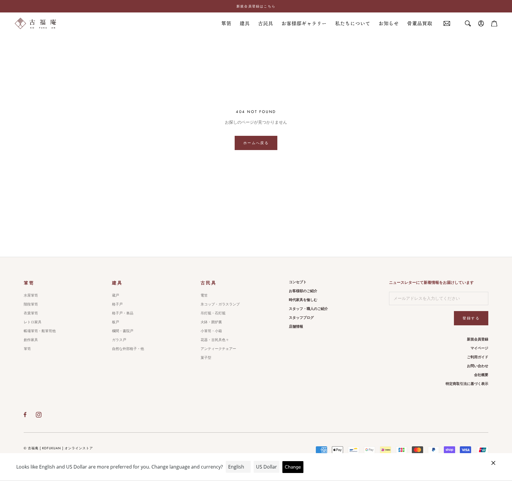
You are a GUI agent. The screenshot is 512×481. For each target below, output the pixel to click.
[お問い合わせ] (447, 23)
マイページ (479, 348)
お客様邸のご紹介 (303, 291)
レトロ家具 (32, 322)
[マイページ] (481, 23)
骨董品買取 (419, 23)
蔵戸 (115, 295)
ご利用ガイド (477, 357)
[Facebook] (25, 415)
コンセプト (298, 282)
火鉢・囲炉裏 (211, 322)
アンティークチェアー (218, 349)
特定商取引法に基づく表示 (467, 384)
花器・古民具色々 (215, 340)
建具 (245, 23)
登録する (471, 318)
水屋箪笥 (31, 295)
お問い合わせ (477, 366)
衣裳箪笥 (31, 313)
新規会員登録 (477, 339)
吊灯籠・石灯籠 (213, 313)
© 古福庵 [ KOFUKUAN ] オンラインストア (58, 448)
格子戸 (117, 304)
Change (293, 467)
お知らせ (389, 23)
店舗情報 (296, 326)
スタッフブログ (301, 318)
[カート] (494, 23)
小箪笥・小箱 (211, 331)
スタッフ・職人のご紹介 (308, 309)
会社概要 (481, 375)
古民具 (265, 23)
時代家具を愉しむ (303, 300)
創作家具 (31, 340)
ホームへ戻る (256, 143)
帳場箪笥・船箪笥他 (40, 331)
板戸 (115, 322)
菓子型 (206, 358)
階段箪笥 (31, 304)
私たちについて (352, 23)
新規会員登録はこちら (256, 6)
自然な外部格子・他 (128, 349)
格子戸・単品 (122, 313)
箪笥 (226, 23)
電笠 (204, 295)
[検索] (468, 23)
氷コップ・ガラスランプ (220, 304)
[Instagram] (38, 415)
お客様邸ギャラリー (304, 23)
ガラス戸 (119, 340)
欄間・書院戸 (122, 331)
